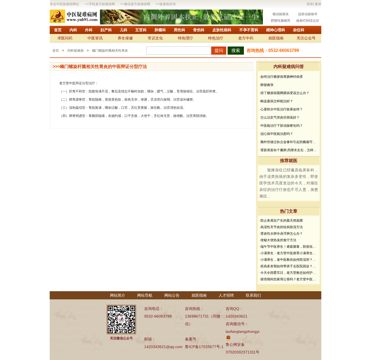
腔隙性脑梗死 (280, 21)
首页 (58, 30)
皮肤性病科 (221, 30)
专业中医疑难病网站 (64, 4)
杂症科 (298, 30)
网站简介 (117, 295)
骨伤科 (199, 30)
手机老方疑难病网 (102, 4)
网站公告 (172, 295)
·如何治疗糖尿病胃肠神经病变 (281, 77)
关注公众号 (306, 38)
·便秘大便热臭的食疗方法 (277, 240)
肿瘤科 (160, 30)
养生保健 (125, 38)
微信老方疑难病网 (137, 4)
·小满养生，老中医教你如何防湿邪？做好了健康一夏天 (288, 260)
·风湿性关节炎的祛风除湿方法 (281, 227)
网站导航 (144, 295)
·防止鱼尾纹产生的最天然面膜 (281, 220)
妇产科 (106, 30)
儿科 (123, 30)
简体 (310, 4)
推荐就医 (288, 160)
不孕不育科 (248, 30)
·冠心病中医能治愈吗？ (276, 134)
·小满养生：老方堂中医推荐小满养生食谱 (288, 253)
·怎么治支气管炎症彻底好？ (279, 117)
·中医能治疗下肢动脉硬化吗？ (281, 126)
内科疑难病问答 (288, 66)
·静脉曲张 (266, 85)
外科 (89, 30)
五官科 (141, 30)
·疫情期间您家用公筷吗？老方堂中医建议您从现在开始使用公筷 (288, 279)
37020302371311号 (242, 352)
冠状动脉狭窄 (307, 14)
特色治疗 (215, 38)
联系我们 (253, 295)
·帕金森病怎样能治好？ (276, 101)
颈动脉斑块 (280, 14)
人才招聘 (226, 295)
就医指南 (276, 38)
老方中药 (245, 38)
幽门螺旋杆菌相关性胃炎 (110, 50)
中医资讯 (95, 38)
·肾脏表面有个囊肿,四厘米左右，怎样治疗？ (288, 150)
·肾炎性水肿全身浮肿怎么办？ (281, 233)
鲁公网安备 (235, 344)
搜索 (235, 50)
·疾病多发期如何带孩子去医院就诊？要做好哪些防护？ (288, 266)
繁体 (318, 4)
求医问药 (65, 38)
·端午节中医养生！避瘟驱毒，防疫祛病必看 (288, 247)
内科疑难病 (75, 50)
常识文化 (155, 38)
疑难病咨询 (167, 4)
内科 (73, 30)
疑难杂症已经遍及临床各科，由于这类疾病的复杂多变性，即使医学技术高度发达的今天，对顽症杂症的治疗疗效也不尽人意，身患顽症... (288, 183)
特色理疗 (185, 38)
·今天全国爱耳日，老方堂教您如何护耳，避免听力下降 (288, 273)
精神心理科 (275, 30)
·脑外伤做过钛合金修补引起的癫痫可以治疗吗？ (288, 142)
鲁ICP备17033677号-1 (204, 347)
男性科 (179, 30)
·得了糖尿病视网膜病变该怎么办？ (284, 93)
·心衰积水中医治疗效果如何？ (281, 109)
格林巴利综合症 (307, 21)
